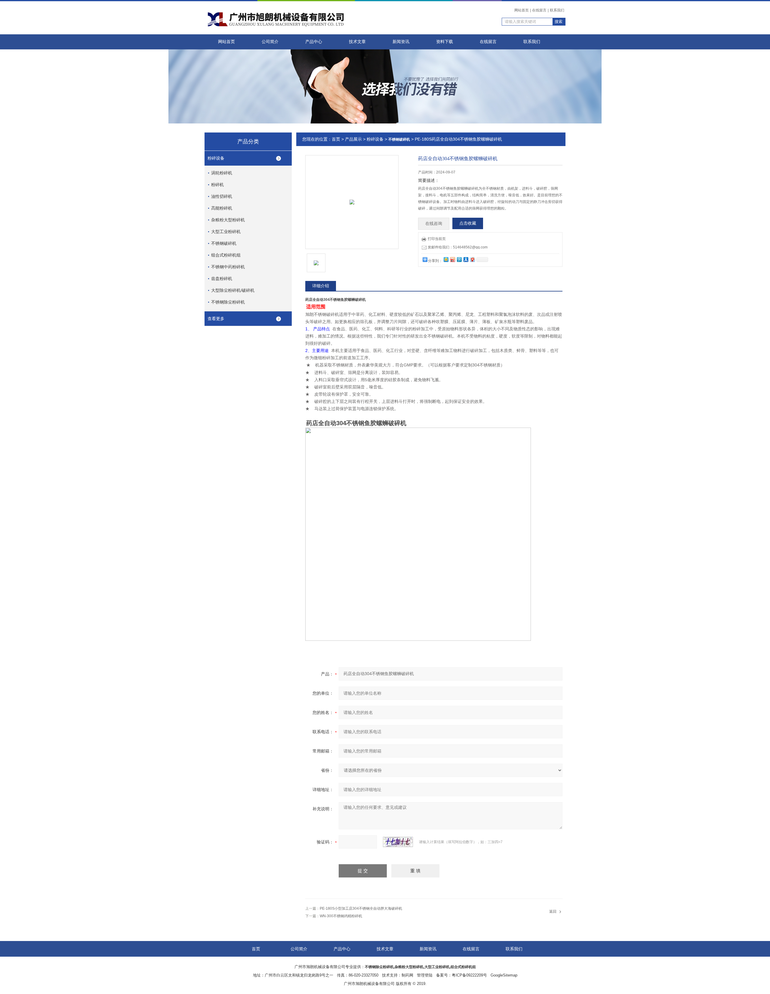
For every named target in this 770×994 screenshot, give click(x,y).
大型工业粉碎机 (226, 231)
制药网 (407, 975)
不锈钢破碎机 (223, 243)
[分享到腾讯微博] (459, 259)
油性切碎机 (221, 196)
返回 (552, 911)
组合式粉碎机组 (226, 255)
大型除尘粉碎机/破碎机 (232, 290)
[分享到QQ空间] (445, 259)
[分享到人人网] (465, 259)
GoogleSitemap (504, 975)
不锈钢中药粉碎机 (228, 266)
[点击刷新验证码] (398, 842)
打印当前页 (437, 239)
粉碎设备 (216, 158)
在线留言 (539, 10)
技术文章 (357, 41)
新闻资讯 (401, 41)
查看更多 (216, 318)
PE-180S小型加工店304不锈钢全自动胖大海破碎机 (361, 908)
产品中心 (313, 41)
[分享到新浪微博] (452, 259)
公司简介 (270, 41)
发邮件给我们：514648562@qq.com (458, 247)
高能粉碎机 (221, 208)
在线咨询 (433, 223)
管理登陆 (425, 975)
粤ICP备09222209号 (469, 975)
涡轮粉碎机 (221, 172)
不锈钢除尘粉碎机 (228, 302)
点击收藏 (467, 223)
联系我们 (557, 10)
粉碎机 (217, 184)
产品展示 (353, 139)
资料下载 (444, 41)
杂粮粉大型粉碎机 (228, 219)
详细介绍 (320, 285)
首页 (336, 139)
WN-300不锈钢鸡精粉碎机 (341, 916)
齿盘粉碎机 (221, 278)
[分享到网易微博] (472, 259)
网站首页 (521, 10)
